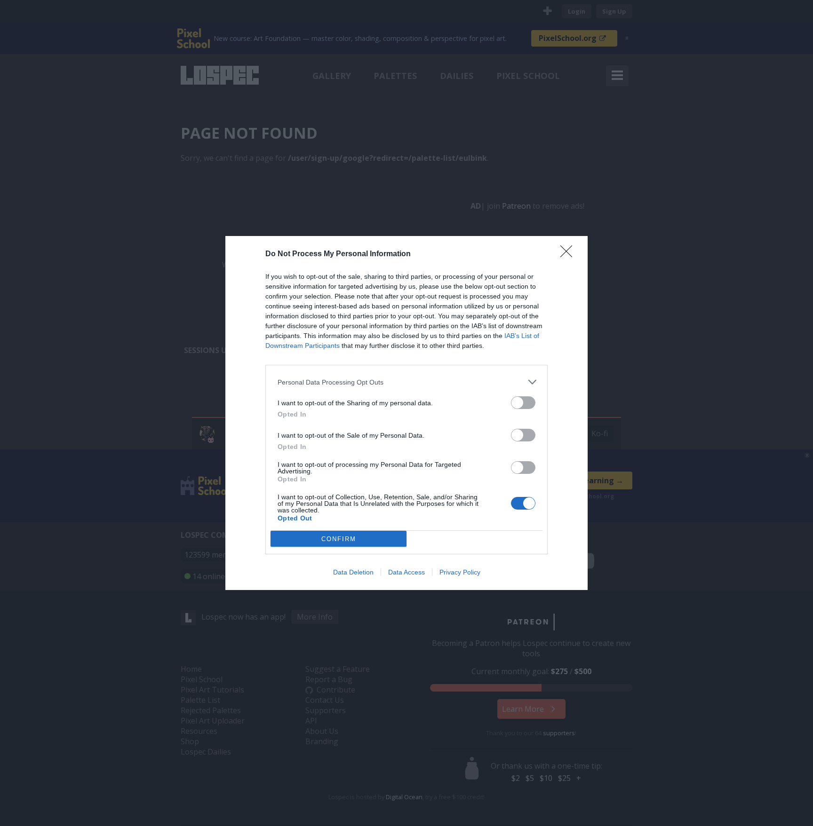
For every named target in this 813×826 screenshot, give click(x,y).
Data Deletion (353, 572)
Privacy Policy (459, 572)
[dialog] (406, 413)
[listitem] (406, 382)
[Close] (569, 254)
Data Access (406, 572)
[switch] (523, 402)
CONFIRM (338, 539)
